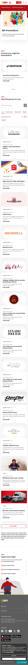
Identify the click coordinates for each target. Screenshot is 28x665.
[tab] (3, 112)
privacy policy (10, 652)
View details (6, 155)
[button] (14, 89)
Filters (25, 116)
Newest (3, 120)
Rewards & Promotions (17, 7)
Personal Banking (5, 7)
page (2, 539)
